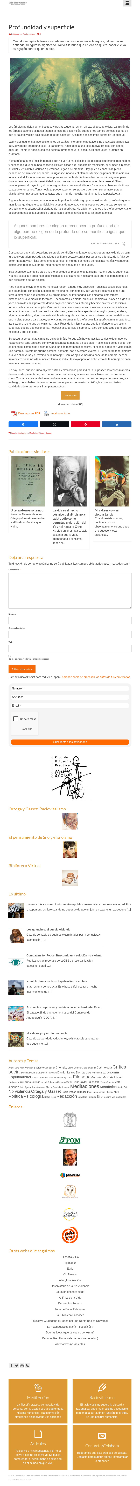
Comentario (14, 570)
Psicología (34, 1096)
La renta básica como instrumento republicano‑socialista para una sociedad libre (78, 904)
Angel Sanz (14, 1068)
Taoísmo (107, 1097)
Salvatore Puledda (87, 1097)
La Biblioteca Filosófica (70, 1315)
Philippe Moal (112, 1092)
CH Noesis (70, 1274)
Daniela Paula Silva (30, 1072)
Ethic (70, 1268)
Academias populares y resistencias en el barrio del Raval (63, 1007)
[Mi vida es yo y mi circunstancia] (112, 481)
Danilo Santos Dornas (71, 1072)
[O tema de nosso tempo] (28, 481)
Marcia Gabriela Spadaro (57, 1087)
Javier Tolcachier (90, 1081)
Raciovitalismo (29, 34)
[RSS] (27, 1365)
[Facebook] (11, 1365)
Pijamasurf (70, 1262)
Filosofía (13, 433)
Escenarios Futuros (70, 1303)
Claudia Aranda (88, 1068)
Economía (110, 1072)
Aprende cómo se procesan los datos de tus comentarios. (96, 677)
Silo (99, 1096)
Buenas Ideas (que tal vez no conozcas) (70, 1332)
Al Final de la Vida (70, 1297)
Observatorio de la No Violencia (70, 1286)
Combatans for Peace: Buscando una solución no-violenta (64, 955)
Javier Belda (72, 1081)
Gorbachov (14, 1082)
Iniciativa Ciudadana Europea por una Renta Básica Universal (70, 1320)
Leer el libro (70, 395)
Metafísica (33, 433)
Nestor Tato (122, 1087)
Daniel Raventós (49, 1073)
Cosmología (104, 1067)
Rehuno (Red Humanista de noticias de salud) (70, 1338)
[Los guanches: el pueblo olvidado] (16, 935)
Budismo (39, 1067)
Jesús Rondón (108, 1082)
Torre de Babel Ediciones (70, 1309)
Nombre (12, 614)
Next (128, 502)
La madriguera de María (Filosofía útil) (70, 1326)
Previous (12, 502)
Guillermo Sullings (30, 1081)
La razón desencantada (70, 1291)
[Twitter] (16, 1365)
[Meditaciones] (54, 3)
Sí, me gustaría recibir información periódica (29, 659)
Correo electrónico (17, 628)
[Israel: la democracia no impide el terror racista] (16, 987)
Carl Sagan (49, 1068)
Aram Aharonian (26, 1068)
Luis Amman (38, 1087)
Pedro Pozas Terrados (74, 1092)
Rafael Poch (50, 1097)
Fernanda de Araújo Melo (60, 1078)
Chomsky (61, 1067)
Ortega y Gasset (44, 433)
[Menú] (127, 3)
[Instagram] (22, 1365)
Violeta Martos (119, 1097)
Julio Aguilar (25, 1087)
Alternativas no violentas (70, 1344)
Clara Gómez (74, 1067)
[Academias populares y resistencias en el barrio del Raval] (16, 1013)
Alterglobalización (70, 1280)
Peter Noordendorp (96, 1092)
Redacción (67, 1096)
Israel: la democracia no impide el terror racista (56, 981)
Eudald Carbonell (40, 1078)
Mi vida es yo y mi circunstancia (46, 1033)
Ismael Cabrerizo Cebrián (53, 1082)
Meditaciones (23, 433)
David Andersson (94, 1073)
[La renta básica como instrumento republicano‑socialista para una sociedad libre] (16, 910)
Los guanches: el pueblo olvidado (48, 929)
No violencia (19, 1091)
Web (10, 642)
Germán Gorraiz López (107, 1077)
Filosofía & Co (70, 1257)
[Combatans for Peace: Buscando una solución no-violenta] (16, 961)
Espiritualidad (20, 1077)
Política (16, 1096)
